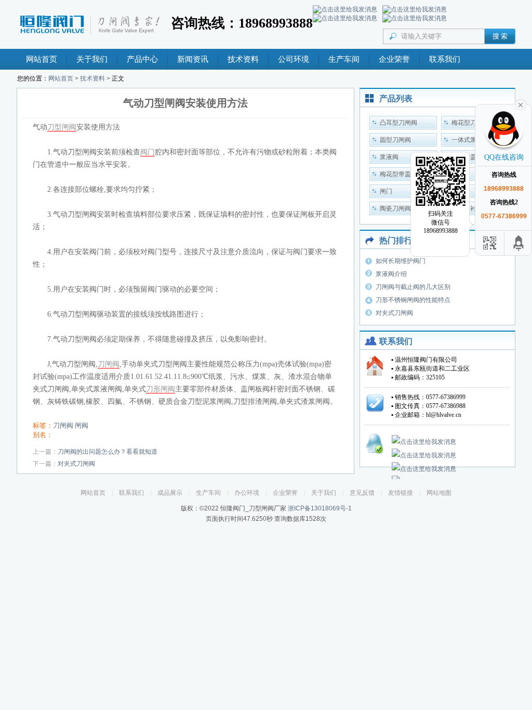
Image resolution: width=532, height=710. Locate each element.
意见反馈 (362, 492)
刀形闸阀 (160, 389)
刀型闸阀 (61, 127)
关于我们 (92, 59)
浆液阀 (389, 157)
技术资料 (243, 59)
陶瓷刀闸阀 (395, 208)
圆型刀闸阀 (395, 139)
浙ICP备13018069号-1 (320, 508)
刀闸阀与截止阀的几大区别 (413, 287)
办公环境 (246, 492)
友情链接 (400, 492)
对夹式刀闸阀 (76, 463)
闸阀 (81, 425)
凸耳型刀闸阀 (398, 122)
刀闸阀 (108, 364)
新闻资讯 (192, 59)
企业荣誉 (394, 59)
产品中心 (142, 59)
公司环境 (293, 59)
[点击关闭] (520, 104)
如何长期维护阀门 (400, 261)
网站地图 (439, 492)
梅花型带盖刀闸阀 (405, 174)
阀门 (147, 152)
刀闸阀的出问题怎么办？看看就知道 (107, 451)
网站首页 (41, 59)
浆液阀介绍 (391, 274)
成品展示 (169, 492)
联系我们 (444, 59)
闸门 (386, 191)
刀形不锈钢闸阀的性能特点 (413, 300)
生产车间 (344, 59)
